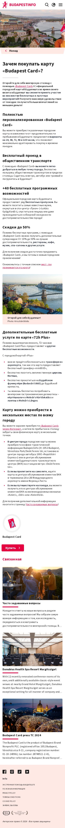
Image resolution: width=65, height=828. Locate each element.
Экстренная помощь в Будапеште (19, 784)
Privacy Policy (9, 793)
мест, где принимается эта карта (27, 266)
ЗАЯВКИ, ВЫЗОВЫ (10, 805)
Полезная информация (14, 789)
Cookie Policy (9, 801)
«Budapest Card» (24, 86)
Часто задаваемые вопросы (42, 504)
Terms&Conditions (11, 797)
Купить (10, 548)
